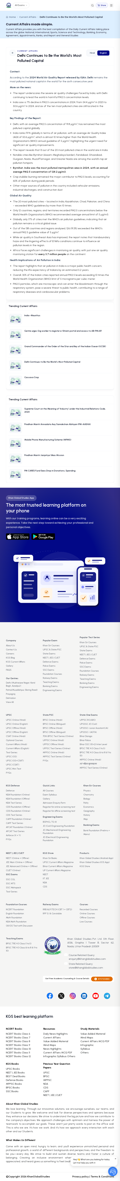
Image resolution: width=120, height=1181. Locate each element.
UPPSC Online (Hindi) (53, 740)
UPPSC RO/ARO (88, 720)
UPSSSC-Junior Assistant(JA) (94, 728)
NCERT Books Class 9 (18, 1045)
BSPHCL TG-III (50, 822)
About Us (10, 645)
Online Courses (87, 913)
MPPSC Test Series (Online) (57, 756)
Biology (86, 798)
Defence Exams (50, 661)
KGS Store (85, 866)
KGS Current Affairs (15, 661)
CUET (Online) (13, 870)
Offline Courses (87, 917)
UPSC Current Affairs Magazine (58, 862)
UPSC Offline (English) (17, 732)
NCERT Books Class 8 (18, 1041)
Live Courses (86, 921)
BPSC (46, 1076)
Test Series (11, 752)
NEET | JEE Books (15, 1072)
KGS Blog (10, 657)
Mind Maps (49, 1045)
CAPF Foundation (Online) (18, 819)
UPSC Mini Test (13, 768)
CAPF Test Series (14, 823)
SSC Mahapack (13, 887)
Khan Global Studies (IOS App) (95, 862)
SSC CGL (10, 879)
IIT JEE (46, 878)
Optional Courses (14, 740)
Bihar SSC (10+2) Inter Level (93, 744)
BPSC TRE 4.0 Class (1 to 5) (92, 748)
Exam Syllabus (50, 794)
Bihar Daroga (86, 736)
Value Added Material (55, 1041)
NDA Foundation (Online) (18, 794)
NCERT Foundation (15, 909)
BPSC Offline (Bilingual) (54, 732)
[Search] (92, 5)
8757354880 (103, 979)
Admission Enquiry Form (54, 803)
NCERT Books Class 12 (18, 1056)
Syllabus (85, 1048)
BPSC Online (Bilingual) (54, 724)
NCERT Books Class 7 (18, 1037)
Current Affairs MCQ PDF (57, 1052)
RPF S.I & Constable (52, 913)
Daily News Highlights (55, 1033)
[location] (65, 939)
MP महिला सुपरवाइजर (88, 763)
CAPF (46, 1091)
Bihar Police (85, 740)
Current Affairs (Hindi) (16, 744)
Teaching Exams (51, 682)
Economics (88, 807)
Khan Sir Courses (51, 645)
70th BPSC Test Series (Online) (58, 736)
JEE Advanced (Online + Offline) (22, 866)
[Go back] (12, 53)
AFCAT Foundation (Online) (19, 827)
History (86, 815)
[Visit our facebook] (50, 995)
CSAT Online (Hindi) (15, 736)
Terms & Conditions (102, 1176)
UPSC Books (13, 1068)
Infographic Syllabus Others (59, 1056)
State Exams (49, 653)
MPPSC (47, 1080)
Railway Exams (50, 678)
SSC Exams (48, 670)
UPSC (46, 1072)
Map (85, 819)
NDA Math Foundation (16, 921)
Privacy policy (80, 1176)
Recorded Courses (89, 909)
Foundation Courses (52, 674)
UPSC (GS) (11, 756)
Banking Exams (50, 686)
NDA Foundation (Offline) (18, 798)
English (103, 53)
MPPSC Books (14, 1083)
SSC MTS (10, 883)
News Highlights (52, 1048)
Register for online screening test (59, 807)
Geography (89, 811)
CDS (45, 886)
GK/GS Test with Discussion (19, 925)
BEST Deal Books (15, 1076)
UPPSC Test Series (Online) (56, 748)
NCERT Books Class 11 (18, 1052)
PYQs (8, 772)
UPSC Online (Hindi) (16, 720)
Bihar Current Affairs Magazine (58, 866)
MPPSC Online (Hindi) (53, 752)
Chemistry (88, 794)
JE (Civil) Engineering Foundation (59, 826)
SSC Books (12, 1091)
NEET (45, 874)
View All (10, 702)
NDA (45, 882)
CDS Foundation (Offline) (18, 807)
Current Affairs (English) (17, 748)
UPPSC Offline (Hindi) (53, 744)
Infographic (87, 1045)
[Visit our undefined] (61, 995)
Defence (10, 790)
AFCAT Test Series (15, 831)
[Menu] (111, 5)
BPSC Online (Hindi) (52, 720)
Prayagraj (10, 694)
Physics (86, 790)
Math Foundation (14, 917)
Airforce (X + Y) (13, 835)
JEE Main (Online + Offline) (19, 862)
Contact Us (11, 649)
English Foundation (15, 913)
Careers (10, 653)
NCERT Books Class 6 (18, 1033)
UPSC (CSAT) (12, 764)
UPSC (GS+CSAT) (15, 760)
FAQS (8, 670)
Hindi (92, 53)
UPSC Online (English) (17, 724)
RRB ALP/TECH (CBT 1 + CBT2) (57, 909)
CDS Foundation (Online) (18, 811)
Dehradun (11, 698)
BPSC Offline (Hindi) (52, 728)
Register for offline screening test (59, 811)
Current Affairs (27, 17)
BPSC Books (13, 1087)
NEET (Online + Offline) (17, 858)
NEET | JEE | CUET (51, 657)
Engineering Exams (52, 690)
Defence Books (14, 1080)
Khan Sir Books (50, 858)
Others (84, 1052)
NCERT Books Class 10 (18, 1048)
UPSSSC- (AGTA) (88, 732)
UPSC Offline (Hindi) (16, 728)
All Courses (48, 790)
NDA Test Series (14, 803)
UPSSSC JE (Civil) (88, 724)
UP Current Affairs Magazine (57, 870)
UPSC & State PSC (52, 649)
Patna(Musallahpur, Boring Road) (22, 690)
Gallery (9, 666)
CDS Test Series (14, 815)
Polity (85, 803)
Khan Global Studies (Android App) (96, 858)
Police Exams (49, 666)
